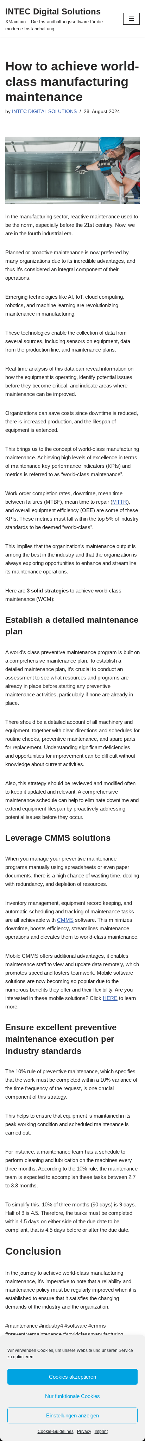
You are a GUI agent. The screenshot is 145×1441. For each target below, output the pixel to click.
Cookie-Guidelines (56, 1431)
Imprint (101, 1431)
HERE (110, 998)
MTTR (119, 502)
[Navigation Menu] (131, 19)
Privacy (84, 1431)
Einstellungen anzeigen (72, 1415)
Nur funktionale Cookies (72, 1396)
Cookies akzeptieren (72, 1377)
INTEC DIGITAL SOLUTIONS (44, 111)
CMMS (65, 920)
